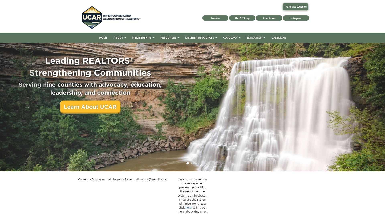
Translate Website (295, 6)
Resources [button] (168, 37)
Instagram (296, 18)
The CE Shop (242, 18)
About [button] (119, 37)
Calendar (278, 37)
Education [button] (254, 37)
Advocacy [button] (230, 37)
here (188, 207)
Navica (215, 18)
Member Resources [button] (200, 37)
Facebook (269, 18)
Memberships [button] (142, 37)
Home (103, 37)
